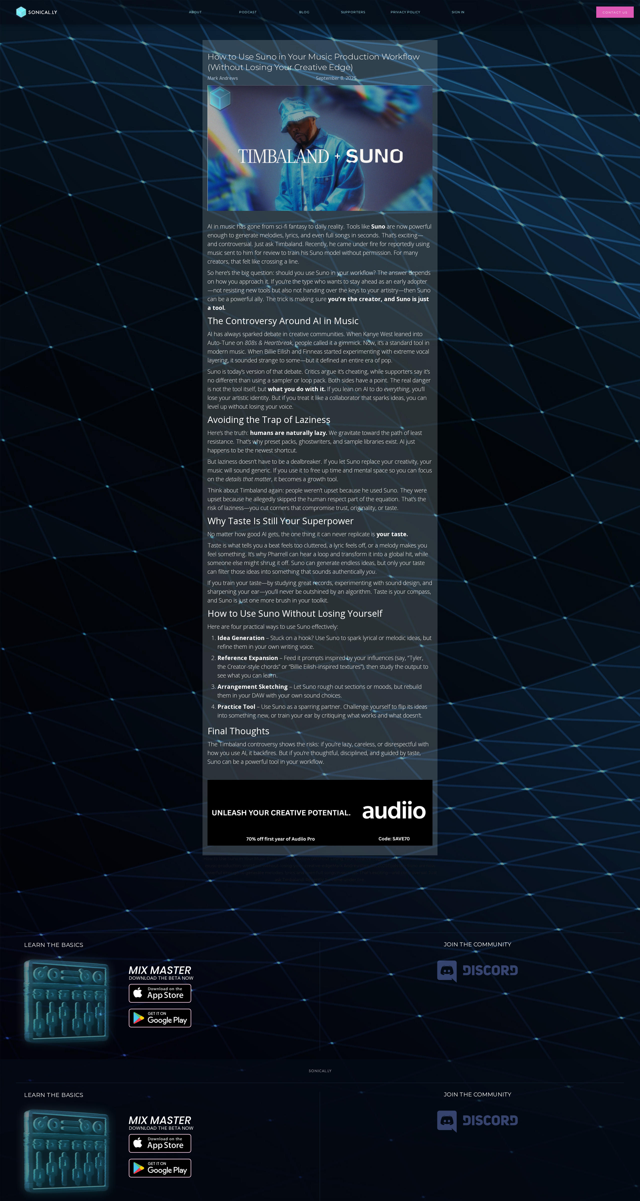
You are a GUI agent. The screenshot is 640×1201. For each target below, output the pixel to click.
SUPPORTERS (353, 12)
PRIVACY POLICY (405, 12)
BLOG (304, 12)
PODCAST (248, 12)
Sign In (458, 12)
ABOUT (195, 12)
